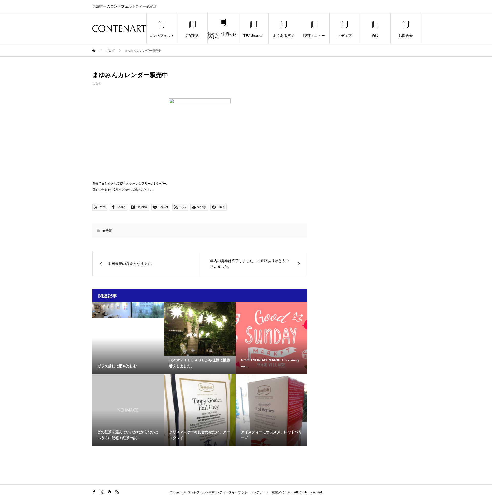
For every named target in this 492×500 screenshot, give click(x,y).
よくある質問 (283, 36)
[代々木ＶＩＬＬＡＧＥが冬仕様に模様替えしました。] (200, 329)
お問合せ (405, 36)
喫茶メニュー (314, 36)
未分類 (96, 84)
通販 (375, 36)
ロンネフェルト (161, 36)
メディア (344, 36)
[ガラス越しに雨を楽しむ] (128, 310)
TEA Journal (253, 36)
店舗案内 (192, 36)
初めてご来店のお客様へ (222, 36)
